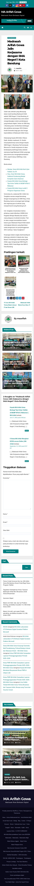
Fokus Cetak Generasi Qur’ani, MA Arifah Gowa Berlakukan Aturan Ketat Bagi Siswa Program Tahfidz (16, 583)
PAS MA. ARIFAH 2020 (9, 858)
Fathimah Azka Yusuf (20, 824)
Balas (26, 430)
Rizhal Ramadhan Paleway (25, 865)
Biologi (15, 820)
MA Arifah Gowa (11, 12)
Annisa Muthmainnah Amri (13, 817)
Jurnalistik (14, 376)
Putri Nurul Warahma (22, 861)
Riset (15, 340)
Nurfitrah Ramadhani (12, 854)
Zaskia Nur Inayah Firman (22, 882)
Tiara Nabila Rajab (10, 882)
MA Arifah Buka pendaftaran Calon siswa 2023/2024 (17, 834)
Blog (19, 820)
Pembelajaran (8, 378)
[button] (24, 27)
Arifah (17, 347)
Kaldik (23, 827)
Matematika (8, 837)
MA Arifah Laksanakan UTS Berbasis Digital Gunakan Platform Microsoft (15, 629)
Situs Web (6, 530)
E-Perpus (29, 820)
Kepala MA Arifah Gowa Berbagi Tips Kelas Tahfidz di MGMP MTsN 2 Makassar (18, 183)
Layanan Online (11, 831)
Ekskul (12, 824)
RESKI (5, 627)
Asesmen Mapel (8, 598)
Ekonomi (6, 824)
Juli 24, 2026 (10, 722)
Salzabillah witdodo (17, 868)
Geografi (7, 827)
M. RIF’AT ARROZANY (21, 831)
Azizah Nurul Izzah (7, 820)
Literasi (20, 376)
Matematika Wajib (24, 837)
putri (18, 722)
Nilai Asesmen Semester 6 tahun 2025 (17, 848)
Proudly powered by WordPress (10, 810)
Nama (5, 514)
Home (3, 817)
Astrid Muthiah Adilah (26, 817)
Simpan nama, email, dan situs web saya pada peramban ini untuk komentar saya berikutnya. (15, 543)
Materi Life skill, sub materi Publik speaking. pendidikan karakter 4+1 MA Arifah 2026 (15, 613)
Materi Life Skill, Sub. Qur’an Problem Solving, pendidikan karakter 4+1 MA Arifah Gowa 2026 (16, 604)
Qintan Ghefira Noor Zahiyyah (9, 865)
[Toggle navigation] (31, 27)
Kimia (27, 827)
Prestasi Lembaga (11, 861)
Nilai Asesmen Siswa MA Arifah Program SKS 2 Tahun (17, 851)
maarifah (18, 68)
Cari (4, 561)
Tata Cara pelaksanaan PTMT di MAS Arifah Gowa (17, 878)
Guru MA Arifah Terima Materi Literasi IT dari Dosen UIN (10, 305)
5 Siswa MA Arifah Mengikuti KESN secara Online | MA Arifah (19, 441)
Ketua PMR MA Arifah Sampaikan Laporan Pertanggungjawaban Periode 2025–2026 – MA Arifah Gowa (16, 665)
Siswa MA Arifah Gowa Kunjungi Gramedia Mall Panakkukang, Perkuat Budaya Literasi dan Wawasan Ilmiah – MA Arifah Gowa (16, 648)
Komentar (6, 478)
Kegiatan (7, 359)
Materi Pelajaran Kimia (17, 844)
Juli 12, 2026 (10, 782)
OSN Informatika (22, 854)
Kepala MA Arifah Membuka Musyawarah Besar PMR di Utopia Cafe (17, 670)
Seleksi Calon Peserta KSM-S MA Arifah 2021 (17, 871)
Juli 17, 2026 (10, 762)
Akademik (7, 376)
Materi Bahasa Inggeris (13, 841)
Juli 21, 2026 (10, 742)
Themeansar (17, 813)
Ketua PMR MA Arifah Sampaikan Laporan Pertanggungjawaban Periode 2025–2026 (17, 656)
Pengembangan (12, 37)
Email (5, 522)
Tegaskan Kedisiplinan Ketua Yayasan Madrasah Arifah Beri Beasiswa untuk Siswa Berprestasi (15, 591)
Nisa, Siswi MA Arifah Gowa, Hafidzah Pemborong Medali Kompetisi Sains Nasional (16, 176)
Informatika (17, 827)
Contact (23, 820)
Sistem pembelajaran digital (17, 875)
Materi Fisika (23, 841)
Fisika (28, 824)
